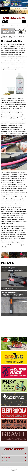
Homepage (4, 36)
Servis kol (21, 36)
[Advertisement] (10, 326)
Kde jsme (4, 454)
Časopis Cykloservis (6, 460)
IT (16, 469)
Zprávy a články (13, 36)
